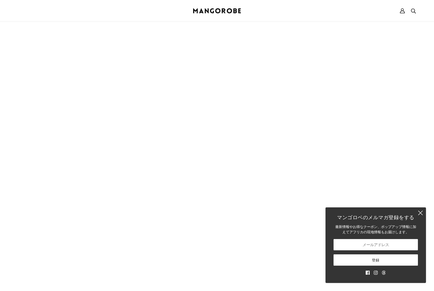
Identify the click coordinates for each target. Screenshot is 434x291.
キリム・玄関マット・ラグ (277, 187)
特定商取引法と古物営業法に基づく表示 (355, 171)
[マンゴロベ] (217, 10)
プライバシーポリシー (341, 181)
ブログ (261, 218)
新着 (259, 160)
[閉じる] (420, 212)
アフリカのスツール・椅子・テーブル (285, 181)
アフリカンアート (270, 197)
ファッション (266, 171)
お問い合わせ (266, 223)
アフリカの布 (266, 192)
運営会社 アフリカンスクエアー (41, 165)
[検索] (413, 11)
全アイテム (264, 213)
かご (259, 165)
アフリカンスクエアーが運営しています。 (225, 281)
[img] (368, 272)
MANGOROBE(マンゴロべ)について (44, 160)
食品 (259, 202)
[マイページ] (402, 10)
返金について (334, 165)
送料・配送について (339, 160)
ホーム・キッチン (270, 176)
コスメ (261, 208)
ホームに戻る (202, 83)
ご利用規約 (332, 176)
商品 (262, 83)
